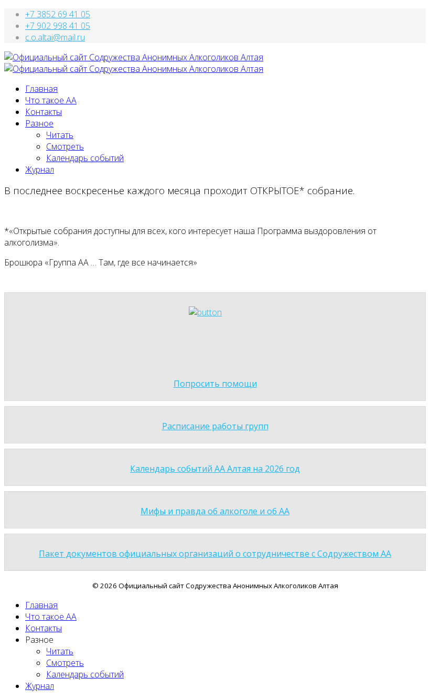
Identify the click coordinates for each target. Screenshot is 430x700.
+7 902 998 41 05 (57, 25)
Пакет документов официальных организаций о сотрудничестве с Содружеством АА (215, 553)
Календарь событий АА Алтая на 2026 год (215, 468)
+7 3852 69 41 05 (57, 14)
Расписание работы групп (215, 426)
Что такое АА (51, 100)
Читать (59, 135)
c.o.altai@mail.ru (55, 37)
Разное (39, 123)
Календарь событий (85, 158)
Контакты (43, 112)
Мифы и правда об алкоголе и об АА (215, 511)
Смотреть (65, 146)
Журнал (39, 169)
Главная (41, 88)
